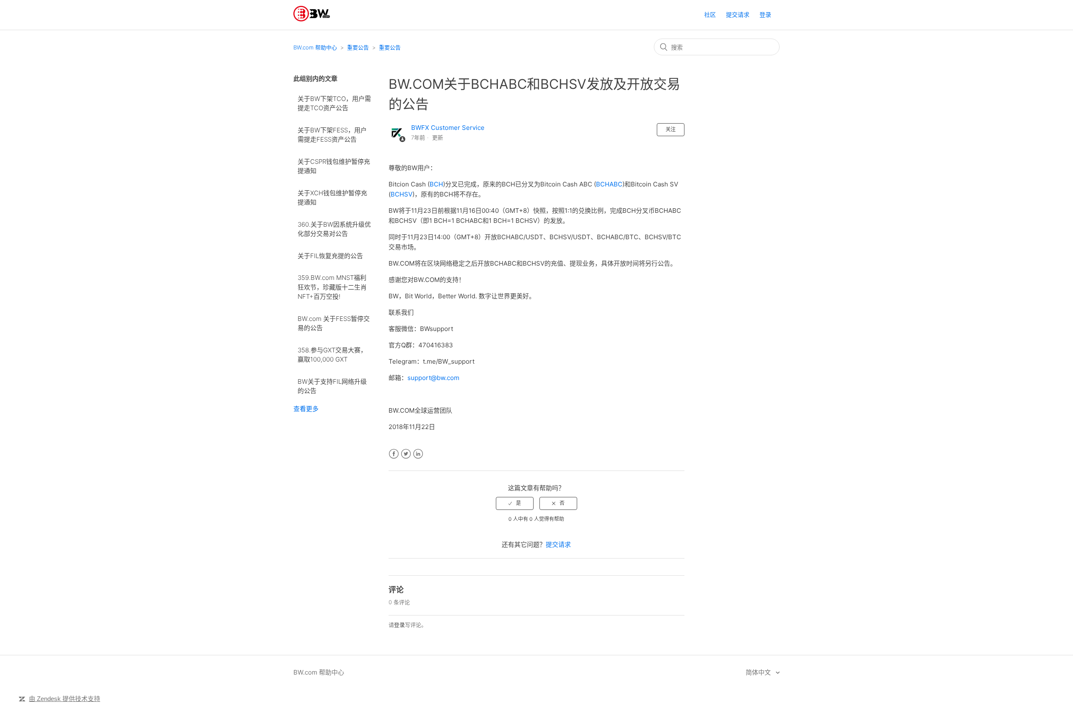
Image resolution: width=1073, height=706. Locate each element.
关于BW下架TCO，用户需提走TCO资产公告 (334, 103)
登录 (399, 624)
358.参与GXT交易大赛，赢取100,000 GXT (332, 355)
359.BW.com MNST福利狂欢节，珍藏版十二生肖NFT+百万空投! (332, 287)
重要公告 (358, 47)
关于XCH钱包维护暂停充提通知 (332, 198)
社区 (710, 14)
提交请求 (737, 14)
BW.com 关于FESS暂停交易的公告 (334, 323)
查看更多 (306, 409)
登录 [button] (765, 14)
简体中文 (759, 672)
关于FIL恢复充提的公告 (330, 256)
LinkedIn (418, 454)
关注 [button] (671, 129)
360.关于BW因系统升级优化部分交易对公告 (334, 229)
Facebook (394, 454)
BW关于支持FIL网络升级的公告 (332, 386)
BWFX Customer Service (448, 128)
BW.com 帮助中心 (315, 47)
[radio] (515, 503)
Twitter (406, 454)
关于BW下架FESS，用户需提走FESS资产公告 (332, 135)
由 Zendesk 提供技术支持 (64, 698)
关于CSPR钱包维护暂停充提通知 (334, 166)
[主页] (311, 19)
